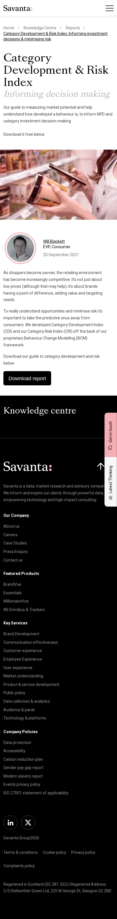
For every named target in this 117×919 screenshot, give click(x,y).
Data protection (17, 742)
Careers (10, 535)
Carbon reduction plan (23, 759)
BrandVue (12, 584)
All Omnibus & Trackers (24, 609)
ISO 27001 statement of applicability (35, 793)
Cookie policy (54, 852)
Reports (73, 28)
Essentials (12, 593)
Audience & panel (19, 710)
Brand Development (21, 634)
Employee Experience (22, 659)
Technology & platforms (24, 718)
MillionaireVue (16, 601)
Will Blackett (54, 241)
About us (11, 526)
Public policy (14, 692)
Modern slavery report (23, 776)
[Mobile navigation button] (110, 8)
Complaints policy (19, 866)
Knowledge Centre (40, 28)
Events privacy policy (21, 784)
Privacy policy (83, 852)
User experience (17, 667)
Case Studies (15, 543)
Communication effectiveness (30, 642)
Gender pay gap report (23, 767)
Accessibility (14, 751)
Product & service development (31, 684)
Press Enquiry (15, 551)
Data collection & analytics (26, 701)
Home (8, 28)
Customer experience (22, 650)
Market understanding (23, 676)
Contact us (13, 560)
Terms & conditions (20, 852)
